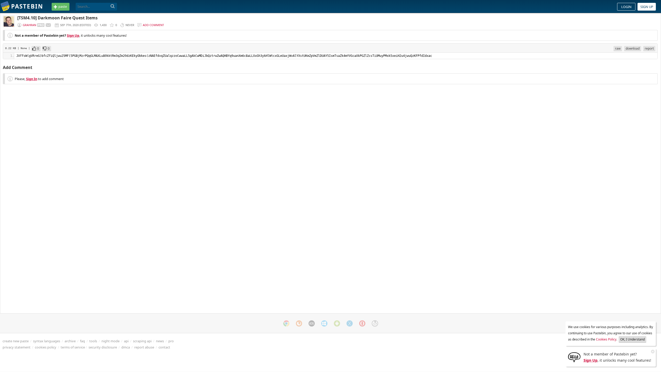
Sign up (646, 6)
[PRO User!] (40, 25)
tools (93, 341)
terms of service (73, 347)
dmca (125, 347)
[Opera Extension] (362, 323)
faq (82, 341)
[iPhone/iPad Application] (312, 323)
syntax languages (46, 341)
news (160, 341)
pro (171, 341)
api (126, 341)
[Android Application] (337, 323)
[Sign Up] (574, 357)
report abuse (144, 347)
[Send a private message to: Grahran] (48, 25)
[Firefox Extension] (299, 323)
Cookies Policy (606, 339)
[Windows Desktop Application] (324, 323)
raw (617, 48)
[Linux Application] (375, 323)
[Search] (112, 6)
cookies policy (45, 347)
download (633, 48)
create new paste (16, 341)
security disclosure (103, 347)
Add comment (153, 25)
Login (626, 6)
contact (164, 347)
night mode (110, 341)
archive (70, 341)
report (649, 48)
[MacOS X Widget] (350, 323)
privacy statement (16, 347)
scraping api (142, 341)
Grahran (29, 25)
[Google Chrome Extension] (286, 323)
